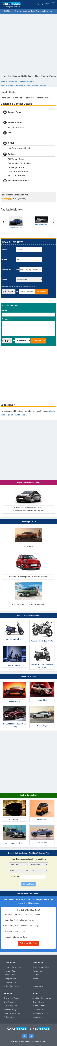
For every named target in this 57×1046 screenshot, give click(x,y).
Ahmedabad (8, 982)
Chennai (7, 975)
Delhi (38, 4)
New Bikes (44, 11)
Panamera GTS (16, 228)
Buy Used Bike (16, 11)
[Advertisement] (28, 43)
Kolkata (7, 986)
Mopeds (35, 979)
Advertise (41, 1002)
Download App (46, 998)
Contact (35, 1006)
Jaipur (17, 982)
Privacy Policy (42, 1013)
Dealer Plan (35, 11)
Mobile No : (7, 269)
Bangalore (8, 967)
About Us (35, 998)
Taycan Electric (41, 224)
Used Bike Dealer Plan (12, 1013)
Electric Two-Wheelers (40, 967)
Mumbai (7, 971)
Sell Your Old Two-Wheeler (28, 893)
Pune (14, 971)
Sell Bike (7, 11)
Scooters (35, 975)
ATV (33, 982)
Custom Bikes (37, 986)
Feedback (43, 1006)
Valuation (26, 11)
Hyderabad (17, 967)
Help (34, 1002)
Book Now (42, 291)
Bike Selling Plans (10, 1006)
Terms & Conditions (29, 287)
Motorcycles (37, 971)
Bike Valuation (9, 1002)
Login (47, 4)
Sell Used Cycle (9, 1017)
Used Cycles (15, 986)
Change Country (38, 1017)
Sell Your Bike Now (28, 943)
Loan (51, 11)
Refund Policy (37, 1009)
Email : (5, 259)
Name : (5, 249)
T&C (34, 1013)
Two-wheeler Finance (12, 998)
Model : (5, 279)
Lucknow (12, 979)
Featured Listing (10, 1009)
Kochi (14, 975)
